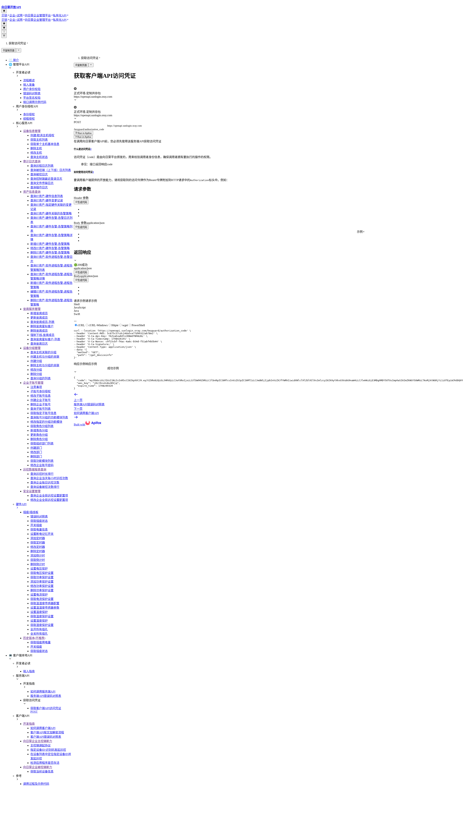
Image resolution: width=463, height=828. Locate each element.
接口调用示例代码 (34, 102)
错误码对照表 (32, 93)
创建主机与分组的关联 (44, 356)
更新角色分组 (39, 434)
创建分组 (36, 361)
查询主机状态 (39, 157)
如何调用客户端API (42, 728)
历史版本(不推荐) (34, 638)
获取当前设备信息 (42, 771)
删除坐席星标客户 (42, 326)
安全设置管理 (32, 491)
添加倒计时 (37, 555)
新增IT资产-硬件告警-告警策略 (50, 243)
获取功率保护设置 (42, 577)
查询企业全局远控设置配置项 (49, 495)
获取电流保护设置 (42, 599)
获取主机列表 (39, 139)
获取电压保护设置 (42, 572)
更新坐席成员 (39, 317)
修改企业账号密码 (42, 465)
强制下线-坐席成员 (42, 335)
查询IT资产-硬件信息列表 (46, 196)
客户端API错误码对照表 (45, 736)
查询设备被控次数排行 (44, 486)
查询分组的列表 (40, 378)
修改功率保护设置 (42, 586)
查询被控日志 (39, 174)
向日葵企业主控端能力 (37, 741)
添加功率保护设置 (42, 581)
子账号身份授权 (40, 391)
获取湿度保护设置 (42, 625)
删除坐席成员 (39, 330)
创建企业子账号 (40, 400)
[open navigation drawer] (4, 32)
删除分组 (36, 374)
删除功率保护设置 (42, 590)
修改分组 (36, 369)
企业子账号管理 (33, 382)
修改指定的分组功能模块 (46, 421)
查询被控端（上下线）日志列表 (50, 170)
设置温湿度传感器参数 (44, 607)
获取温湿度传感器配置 (44, 603)
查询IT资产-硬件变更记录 (46, 200)
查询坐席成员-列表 (42, 321)
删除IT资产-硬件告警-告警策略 (50, 252)
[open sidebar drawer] (4, 36)
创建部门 (36, 447)
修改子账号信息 (40, 395)
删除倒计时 (37, 564)
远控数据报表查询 (34, 469)
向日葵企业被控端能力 (37, 767)
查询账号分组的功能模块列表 (49, 417)
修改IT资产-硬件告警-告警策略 (50, 248)
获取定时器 (37, 542)
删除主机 (36, 148)
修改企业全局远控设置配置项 (49, 499)
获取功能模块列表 (42, 460)
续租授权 (29, 118)
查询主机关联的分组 (43, 352)
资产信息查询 (32, 191)
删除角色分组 (39, 439)
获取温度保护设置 (42, 616)
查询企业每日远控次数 (44, 482)
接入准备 (29, 84)
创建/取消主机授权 (42, 135)
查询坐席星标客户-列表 (45, 339)
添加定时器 (37, 538)
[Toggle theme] (4, 11)
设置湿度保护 (39, 620)
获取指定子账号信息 (43, 413)
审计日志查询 (32, 161)
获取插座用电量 (40, 642)
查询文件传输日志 (42, 183)
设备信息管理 (32, 131)
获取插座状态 (39, 520)
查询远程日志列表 (42, 165)
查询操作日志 (39, 187)
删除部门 (36, 456)
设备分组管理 (32, 348)
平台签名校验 (32, 97)
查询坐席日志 (39, 343)
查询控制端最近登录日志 (46, 178)
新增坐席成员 (39, 313)
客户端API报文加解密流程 (47, 732)
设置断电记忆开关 (42, 533)
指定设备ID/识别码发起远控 (48, 749)
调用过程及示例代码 (36, 783)
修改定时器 (37, 546)
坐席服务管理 (32, 308)
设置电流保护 (39, 594)
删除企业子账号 (40, 404)
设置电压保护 (39, 568)
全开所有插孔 (39, 629)
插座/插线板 (30, 512)
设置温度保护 (39, 612)
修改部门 (36, 452)
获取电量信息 (39, 529)
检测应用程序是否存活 (44, 762)
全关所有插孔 (39, 633)
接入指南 (29, 671)
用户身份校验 (32, 89)
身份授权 (29, 114)
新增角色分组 (39, 430)
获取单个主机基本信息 (44, 144)
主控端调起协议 (40, 745)
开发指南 (29, 723)
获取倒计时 (37, 559)
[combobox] (90, 85)
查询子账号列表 (40, 408)
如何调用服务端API (42, 691)
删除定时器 (37, 551)
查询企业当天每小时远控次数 (49, 478)
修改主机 (36, 152)
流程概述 (29, 80)
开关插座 (36, 525)
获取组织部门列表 (42, 443)
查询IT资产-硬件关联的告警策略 (51, 213)
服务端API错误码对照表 (45, 695)
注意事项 (36, 387)
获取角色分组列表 (42, 426)
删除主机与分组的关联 (44, 365)
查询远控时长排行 (42, 473)
